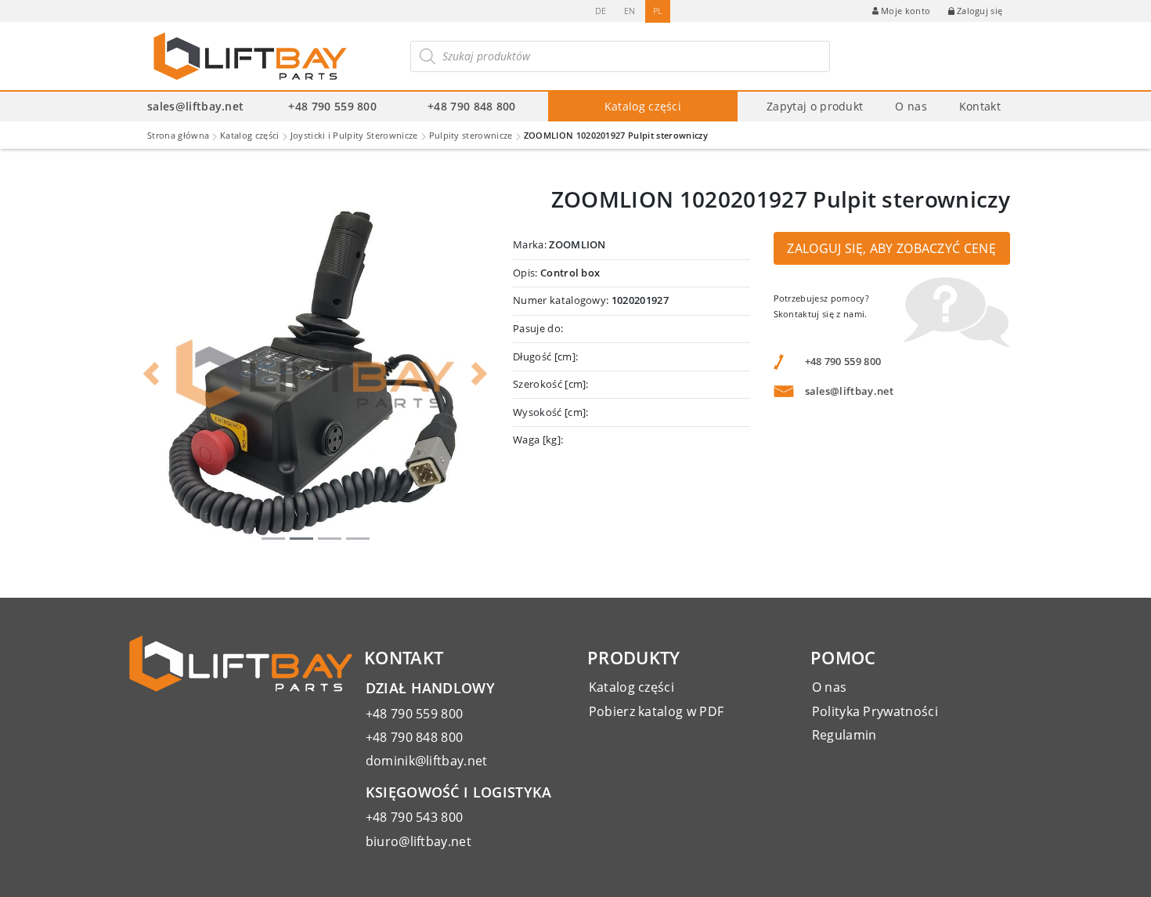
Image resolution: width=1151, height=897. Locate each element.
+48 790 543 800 (415, 817)
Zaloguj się (980, 10)
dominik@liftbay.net (427, 760)
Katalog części (642, 106)
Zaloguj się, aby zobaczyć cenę (891, 248)
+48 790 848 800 (472, 106)
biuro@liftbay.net (418, 841)
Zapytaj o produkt (815, 106)
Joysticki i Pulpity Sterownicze (354, 135)
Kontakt (980, 106)
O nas (911, 106)
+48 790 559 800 (332, 106)
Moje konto (905, 10)
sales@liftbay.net (195, 106)
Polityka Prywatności (875, 711)
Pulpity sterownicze (471, 135)
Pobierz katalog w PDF (656, 711)
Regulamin (844, 734)
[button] (150, 373)
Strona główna (178, 135)
